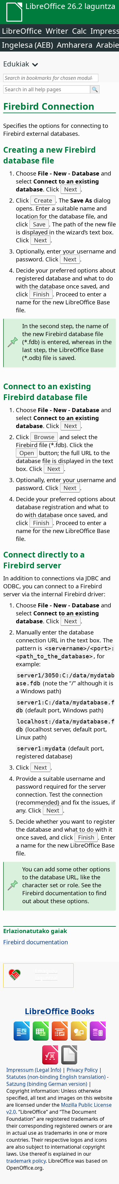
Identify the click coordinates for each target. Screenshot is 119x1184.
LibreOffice (22, 30)
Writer (57, 30)
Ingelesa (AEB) (27, 44)
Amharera (74, 44)
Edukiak (16, 63)
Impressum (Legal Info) (33, 1069)
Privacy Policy (82, 1069)
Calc (79, 30)
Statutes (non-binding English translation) (56, 1076)
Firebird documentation (35, 942)
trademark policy (26, 1160)
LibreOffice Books (59, 1011)
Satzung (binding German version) (46, 1083)
